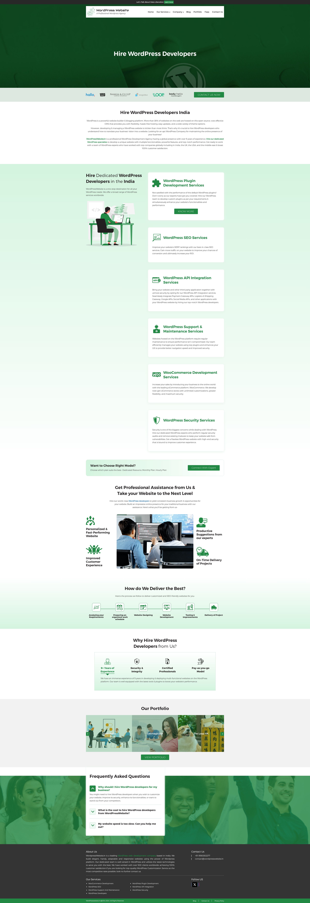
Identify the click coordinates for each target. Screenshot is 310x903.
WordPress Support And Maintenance (103, 890)
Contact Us (205, 901)
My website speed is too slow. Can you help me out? (127, 825)
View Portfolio (155, 757)
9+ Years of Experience (107, 670)
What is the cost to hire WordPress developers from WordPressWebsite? (126, 812)
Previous (88, 734)
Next (222, 734)
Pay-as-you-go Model (200, 670)
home (151, 12)
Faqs (207, 12)
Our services (163, 12)
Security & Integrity (137, 670)
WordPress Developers (97, 893)
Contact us (217, 12)
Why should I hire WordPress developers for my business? (127, 788)
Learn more (169, 2)
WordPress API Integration (143, 887)
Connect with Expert (204, 467)
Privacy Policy (219, 901)
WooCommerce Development (100, 883)
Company (177, 12)
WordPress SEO (94, 887)
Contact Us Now (209, 94)
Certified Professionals (167, 670)
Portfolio (198, 12)
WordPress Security (140, 890)
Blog (188, 12)
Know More (186, 211)
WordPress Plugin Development (145, 883)
